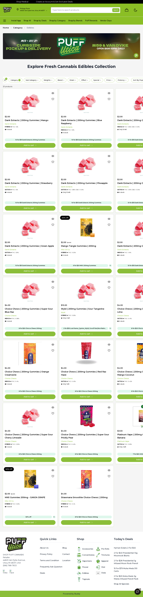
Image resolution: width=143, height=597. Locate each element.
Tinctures (105, 555)
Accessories (87, 549)
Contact (66, 554)
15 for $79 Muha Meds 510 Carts (125, 569)
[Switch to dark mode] (135, 10)
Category (18, 28)
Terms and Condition (49, 560)
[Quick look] (52, 93)
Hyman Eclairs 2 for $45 (125, 548)
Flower (85, 567)
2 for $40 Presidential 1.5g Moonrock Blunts (125, 554)
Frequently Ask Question (51, 567)
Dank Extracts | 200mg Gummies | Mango (26, 120)
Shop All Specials (121, 584)
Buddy (77, 594)
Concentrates (88, 555)
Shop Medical (15, 2)
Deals (42, 573)
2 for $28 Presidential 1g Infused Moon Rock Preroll (126, 562)
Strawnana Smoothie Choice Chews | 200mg (84, 497)
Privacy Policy (46, 554)
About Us (44, 548)
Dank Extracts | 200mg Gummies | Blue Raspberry (81, 122)
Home (6, 28)
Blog (64, 548)
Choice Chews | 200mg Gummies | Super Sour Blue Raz (29, 310)
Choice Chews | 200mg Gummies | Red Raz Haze (83, 373)
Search (116, 10)
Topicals (86, 579)
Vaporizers (87, 561)
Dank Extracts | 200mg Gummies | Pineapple (84, 183)
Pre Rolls (105, 549)
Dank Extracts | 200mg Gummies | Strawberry (28, 183)
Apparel (104, 561)
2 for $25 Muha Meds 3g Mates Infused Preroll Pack (126, 577)
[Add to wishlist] (52, 99)
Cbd (103, 567)
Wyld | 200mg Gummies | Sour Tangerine (82, 309)
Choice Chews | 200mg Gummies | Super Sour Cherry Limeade (29, 436)
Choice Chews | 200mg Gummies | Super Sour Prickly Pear (85, 436)
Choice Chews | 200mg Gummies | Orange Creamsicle (27, 373)
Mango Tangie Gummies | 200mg (78, 246)
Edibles (85, 573)
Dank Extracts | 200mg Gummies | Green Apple (29, 246)
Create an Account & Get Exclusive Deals (46, 2)
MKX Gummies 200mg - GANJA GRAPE (25, 497)
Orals (103, 573)
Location (66, 560)
